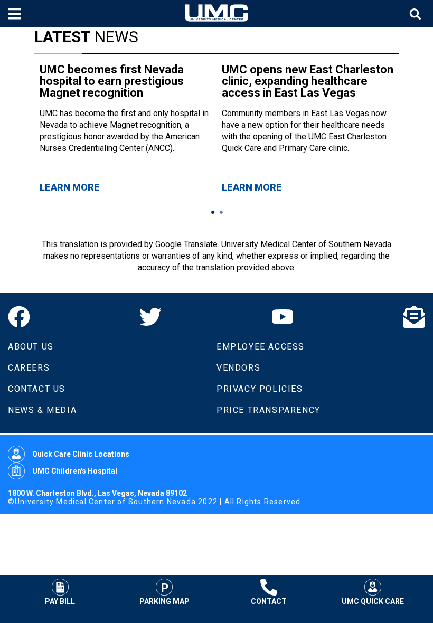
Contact (269, 601)
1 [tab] (213, 212)
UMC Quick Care (373, 601)
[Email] (414, 317)
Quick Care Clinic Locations (80, 454)
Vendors (238, 368)
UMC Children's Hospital (74, 471)
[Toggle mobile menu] (16, 14)
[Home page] (216, 13)
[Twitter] (150, 317)
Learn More (70, 187)
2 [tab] (221, 212)
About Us (31, 347)
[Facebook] (19, 317)
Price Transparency (268, 410)
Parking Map (164, 601)
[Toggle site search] (416, 14)
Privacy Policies (259, 389)
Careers (29, 368)
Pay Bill (60, 601)
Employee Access (260, 347)
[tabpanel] (125, 128)
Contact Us (36, 389)
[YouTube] (282, 317)
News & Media (42, 410)
